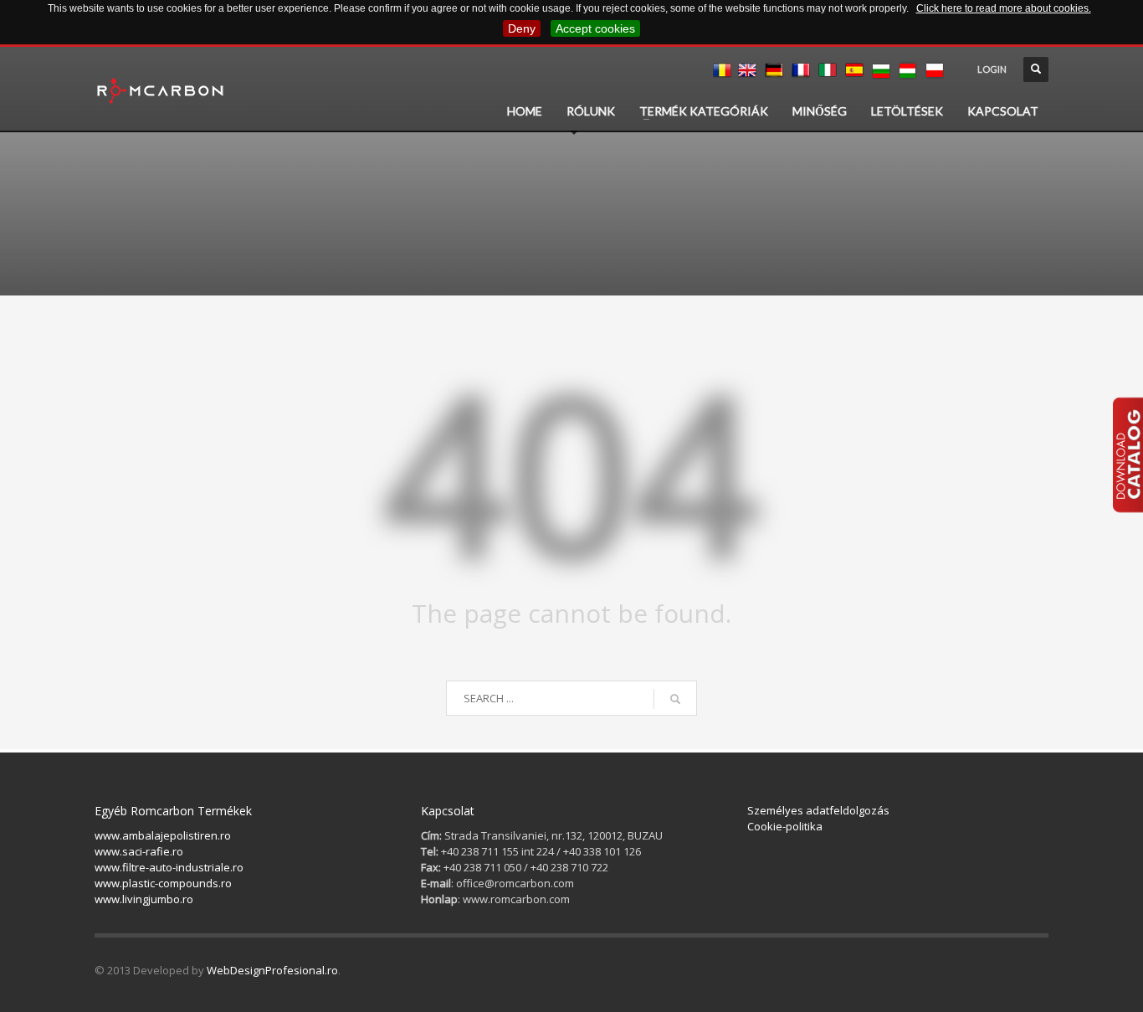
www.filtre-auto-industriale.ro (169, 867)
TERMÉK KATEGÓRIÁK (703, 111)
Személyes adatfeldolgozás (818, 810)
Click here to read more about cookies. (1003, 8)
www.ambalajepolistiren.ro (163, 835)
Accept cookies (595, 28)
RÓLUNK (590, 111)
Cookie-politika (785, 826)
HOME (524, 111)
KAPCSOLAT (1002, 111)
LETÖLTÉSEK (907, 111)
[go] (675, 699)
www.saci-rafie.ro (139, 851)
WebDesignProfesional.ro (272, 970)
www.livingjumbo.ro (144, 899)
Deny (522, 28)
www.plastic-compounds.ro (163, 883)
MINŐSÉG (819, 111)
